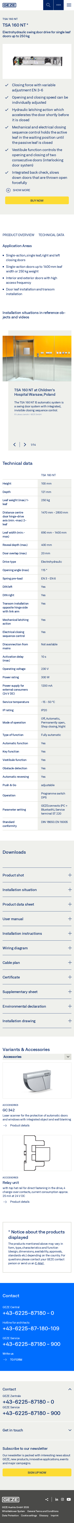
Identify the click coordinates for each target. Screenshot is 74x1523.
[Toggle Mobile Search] (48, 5)
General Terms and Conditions (43, 1511)
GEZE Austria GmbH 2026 (15, 1507)
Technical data (51, 235)
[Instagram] (62, 1500)
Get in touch (13, 1430)
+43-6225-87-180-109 (31, 1328)
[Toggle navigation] (69, 5)
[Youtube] (69, 1500)
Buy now (36, 200)
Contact (9, 1389)
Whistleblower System (13, 1511)
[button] (14, 444)
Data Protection (10, 1515)
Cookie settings (29, 1515)
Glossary (43, 1515)
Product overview (18, 235)
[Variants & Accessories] (37, 1058)
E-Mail (39, 1263)
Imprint (54, 1515)
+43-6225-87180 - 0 (28, 1313)
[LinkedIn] (56, 1500)
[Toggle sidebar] (58, 5)
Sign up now (37, 1472)
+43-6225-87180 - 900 (31, 1344)
